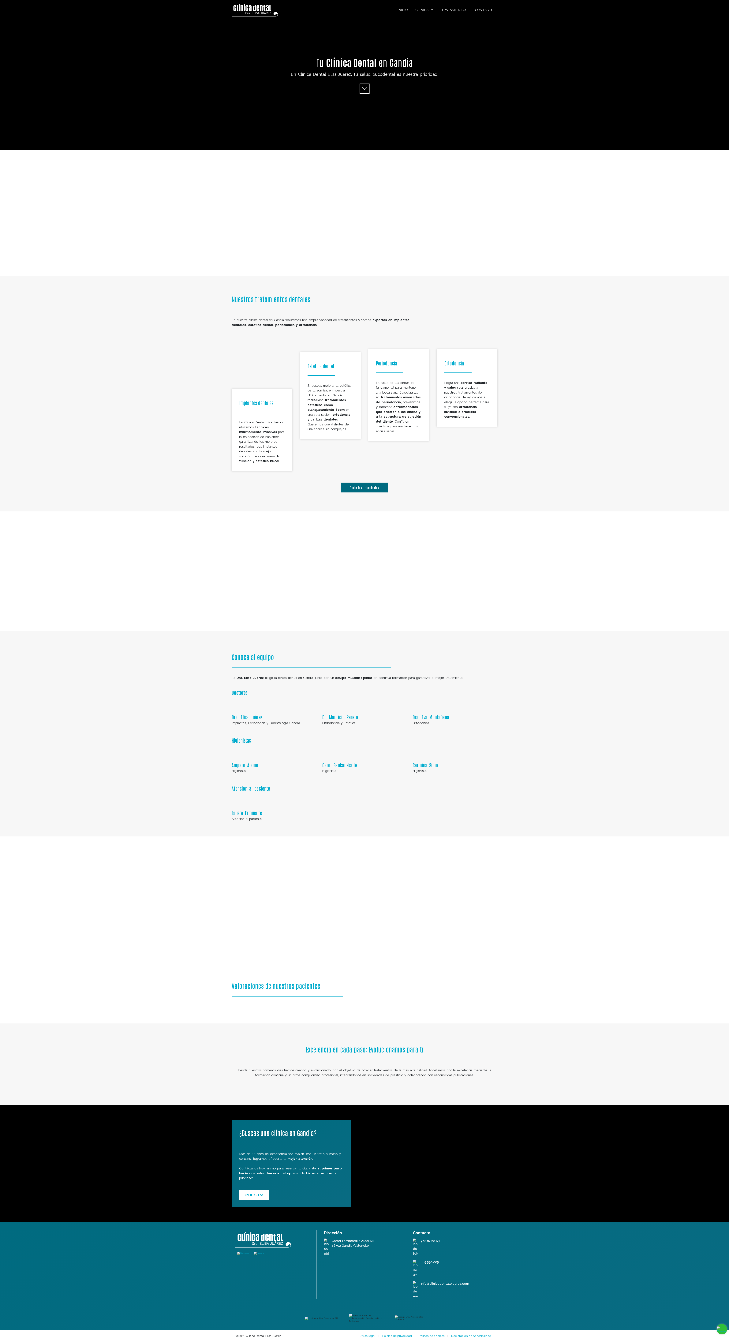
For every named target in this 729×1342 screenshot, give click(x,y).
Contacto (484, 10)
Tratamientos (454, 10)
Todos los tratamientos (364, 487)
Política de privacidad (397, 1336)
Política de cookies (431, 1336)
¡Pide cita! (254, 1195)
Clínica (421, 10)
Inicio (403, 10)
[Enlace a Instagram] (260, 1253)
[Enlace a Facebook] (243, 1253)
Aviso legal (368, 1336)
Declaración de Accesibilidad (471, 1336)
